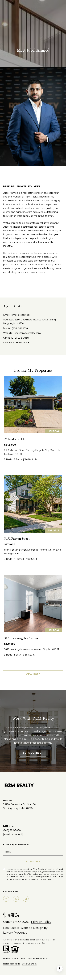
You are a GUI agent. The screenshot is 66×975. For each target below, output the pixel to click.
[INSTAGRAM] (16, 285)
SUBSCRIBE (33, 861)
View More (33, 674)
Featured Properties (37, 958)
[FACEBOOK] (25, 285)
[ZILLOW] (6, 285)
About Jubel (18, 958)
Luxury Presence (15, 932)
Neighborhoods (11, 963)
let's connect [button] (33, 752)
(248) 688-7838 (20, 337)
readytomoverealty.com (27, 333)
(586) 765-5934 (20, 328)
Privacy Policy (47, 879)
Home (6, 958)
